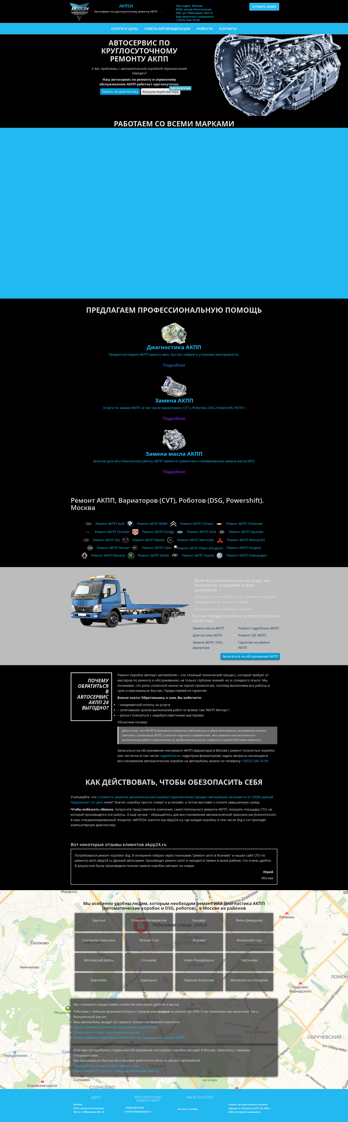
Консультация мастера (161, 91)
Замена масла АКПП (208, 628)
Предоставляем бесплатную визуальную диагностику (115, 1027)
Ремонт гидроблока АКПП (258, 628)
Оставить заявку (264, 6)
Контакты (228, 28)
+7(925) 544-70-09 (254, 761)
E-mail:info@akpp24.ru (138, 1111)
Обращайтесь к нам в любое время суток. (106, 1065)
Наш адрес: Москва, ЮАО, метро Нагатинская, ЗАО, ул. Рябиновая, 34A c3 (194, 9)
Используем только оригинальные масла (106, 1032)
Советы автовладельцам (167, 28)
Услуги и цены (124, 28)
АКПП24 (126, 6)
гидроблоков (170, 755)
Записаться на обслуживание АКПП (250, 656)
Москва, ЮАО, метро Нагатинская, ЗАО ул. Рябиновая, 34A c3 (88, 1108)
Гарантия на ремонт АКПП (254, 645)
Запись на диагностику (120, 91)
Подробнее (174, 365)
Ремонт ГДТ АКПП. (252, 635)
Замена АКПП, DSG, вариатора (208, 645)
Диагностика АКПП (207, 635)
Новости (205, 28)
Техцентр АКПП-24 (252, 1108)
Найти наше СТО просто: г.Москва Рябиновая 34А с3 (115, 1071)
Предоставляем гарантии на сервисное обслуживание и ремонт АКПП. (129, 1037)
